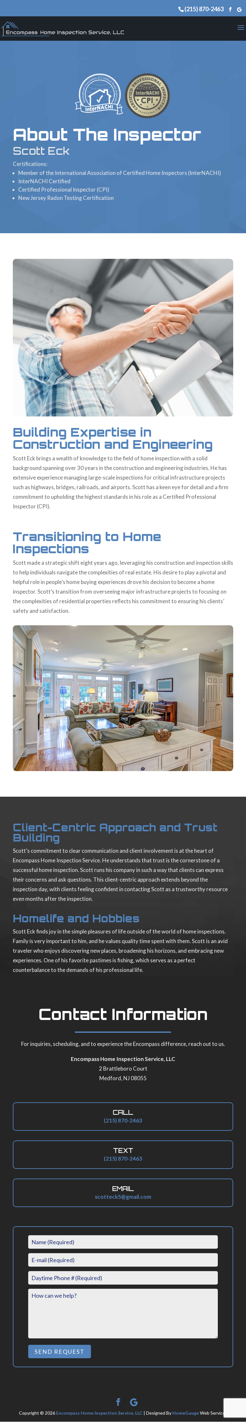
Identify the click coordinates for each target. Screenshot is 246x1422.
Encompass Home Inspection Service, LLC (99, 1413)
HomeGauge (185, 1413)
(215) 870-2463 (204, 8)
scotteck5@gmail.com (123, 1196)
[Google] (239, 9)
